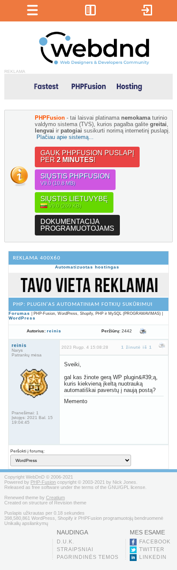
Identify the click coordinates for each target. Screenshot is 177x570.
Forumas (19, 313)
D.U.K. (65, 542)
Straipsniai (75, 549)
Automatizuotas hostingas (87, 267)
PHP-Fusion (43, 482)
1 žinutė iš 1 (136, 347)
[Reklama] (88, 295)
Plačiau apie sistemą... (65, 137)
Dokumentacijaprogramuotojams (77, 225)
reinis (54, 331)
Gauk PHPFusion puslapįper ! (87, 156)
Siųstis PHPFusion (75, 179)
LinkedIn (153, 557)
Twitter (152, 549)
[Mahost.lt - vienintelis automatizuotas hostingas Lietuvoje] (88, 86)
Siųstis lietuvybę (74, 202)
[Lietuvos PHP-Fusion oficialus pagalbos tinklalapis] (94, 63)
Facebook (155, 542)
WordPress (22, 318)
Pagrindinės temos (88, 557)
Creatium (55, 497)
